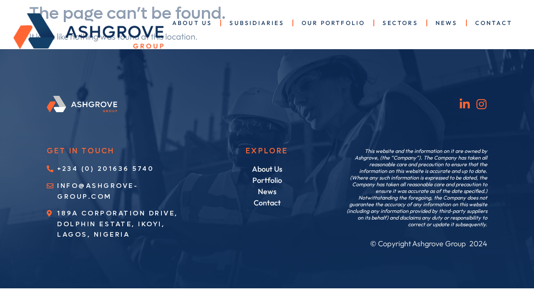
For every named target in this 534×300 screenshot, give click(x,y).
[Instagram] (481, 104)
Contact (493, 23)
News (447, 23)
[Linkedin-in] (465, 104)
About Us (192, 23)
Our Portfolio (333, 23)
